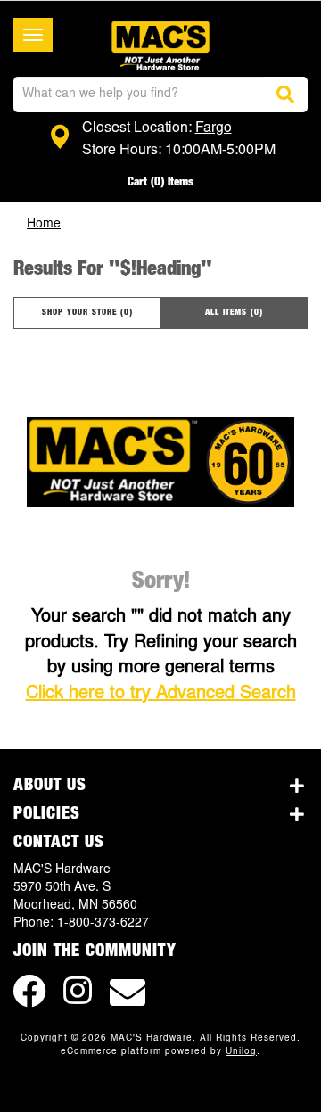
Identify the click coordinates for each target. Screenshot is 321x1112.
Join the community (95, 951)
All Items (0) (234, 313)
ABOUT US (49, 785)
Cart (160, 182)
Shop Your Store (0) (87, 313)
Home (44, 224)
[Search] (285, 94)
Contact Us (58, 843)
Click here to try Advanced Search (161, 694)
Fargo (213, 128)
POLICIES (46, 814)
